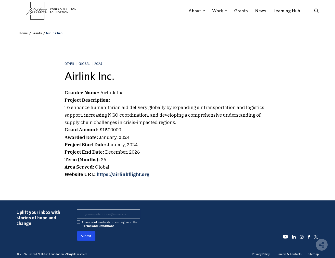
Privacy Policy (261, 254)
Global (84, 64)
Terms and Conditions (98, 226)
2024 (98, 64)
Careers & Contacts (288, 254)
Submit (86, 236)
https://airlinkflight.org (123, 174)
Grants (241, 10)
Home (23, 33)
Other (69, 64)
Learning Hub (286, 10)
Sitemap (313, 254)
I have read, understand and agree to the (109, 224)
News (260, 10)
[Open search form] (316, 11)
